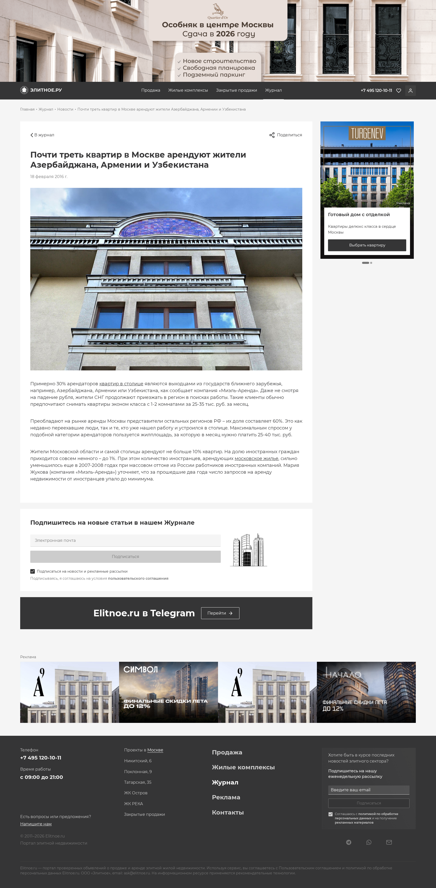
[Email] (389, 842)
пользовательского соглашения (138, 578)
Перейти (216, 613)
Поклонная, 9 (138, 772)
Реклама (226, 797)
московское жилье (256, 458)
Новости (65, 109)
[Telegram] (349, 842)
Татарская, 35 (137, 782)
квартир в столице (121, 384)
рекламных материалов (354, 822)
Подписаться (125, 556)
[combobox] (155, 750)
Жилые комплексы (188, 90)
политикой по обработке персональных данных (366, 816)
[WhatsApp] (369, 842)
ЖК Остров (136, 793)
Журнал (273, 90)
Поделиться (289, 135)
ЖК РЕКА (133, 804)
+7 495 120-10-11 (40, 758)
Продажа (150, 90)
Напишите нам (36, 824)
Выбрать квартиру (367, 245)
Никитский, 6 (138, 761)
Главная (27, 109)
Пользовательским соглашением (310, 868)
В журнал (44, 135)
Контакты (228, 812)
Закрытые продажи (236, 90)
